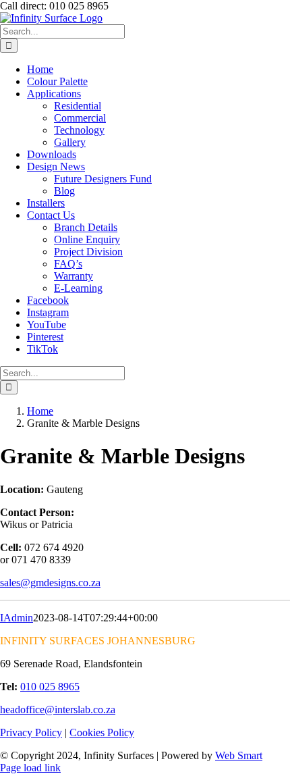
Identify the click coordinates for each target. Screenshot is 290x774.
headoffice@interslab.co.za (57, 709)
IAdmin (16, 617)
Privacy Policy (31, 732)
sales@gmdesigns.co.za (50, 582)
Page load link (30, 767)
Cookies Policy (101, 732)
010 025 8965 (50, 686)
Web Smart (238, 755)
